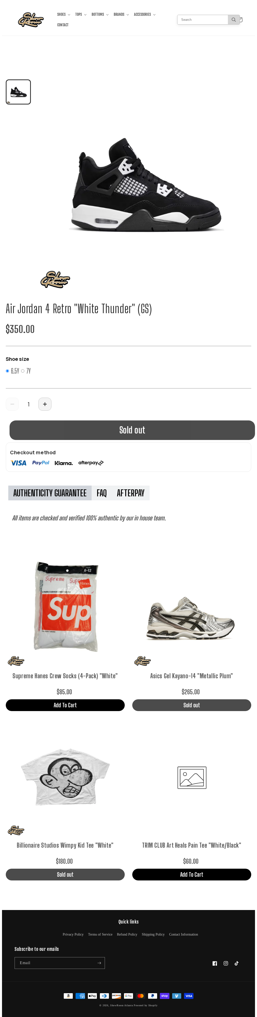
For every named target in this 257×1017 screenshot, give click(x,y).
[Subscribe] (99, 963)
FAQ (102, 493)
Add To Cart (65, 705)
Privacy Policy (73, 934)
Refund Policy (127, 934)
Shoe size (17, 359)
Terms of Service (100, 934)
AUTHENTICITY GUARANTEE (50, 493)
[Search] (234, 19)
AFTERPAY (131, 493)
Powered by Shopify (146, 1005)
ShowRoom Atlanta (121, 1005)
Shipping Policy (153, 934)
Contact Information (183, 934)
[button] (63, 14)
